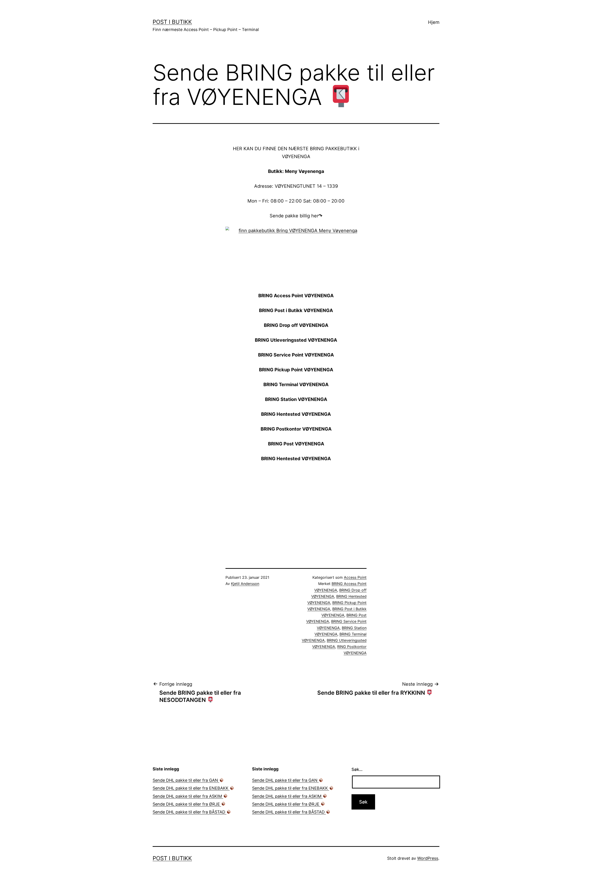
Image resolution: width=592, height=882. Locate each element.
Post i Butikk (172, 22)
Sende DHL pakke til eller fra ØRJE (187, 804)
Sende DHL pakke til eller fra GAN (186, 780)
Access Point (355, 577)
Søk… (357, 769)
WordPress (427, 858)
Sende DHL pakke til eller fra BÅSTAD (189, 812)
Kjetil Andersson (245, 583)
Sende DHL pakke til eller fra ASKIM (188, 796)
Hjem (433, 22)
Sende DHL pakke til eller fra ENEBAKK (191, 788)
